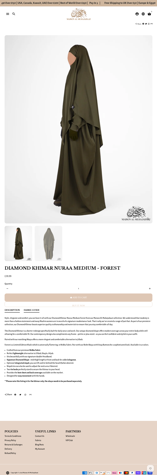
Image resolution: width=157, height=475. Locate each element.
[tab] (12, 311)
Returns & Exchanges (13, 445)
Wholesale (70, 436)
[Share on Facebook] (143, 24)
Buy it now (78, 305)
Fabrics (38, 440)
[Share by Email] (151, 24)
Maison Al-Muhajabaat (30, 472)
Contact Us (39, 436)
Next (148, 129)
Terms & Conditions (13, 436)
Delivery (8, 449)
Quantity (8, 284)
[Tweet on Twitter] (146, 24)
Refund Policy (10, 453)
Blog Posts (39, 445)
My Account (40, 449)
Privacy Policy (10, 440)
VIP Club (69, 440)
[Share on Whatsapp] (149, 24)
